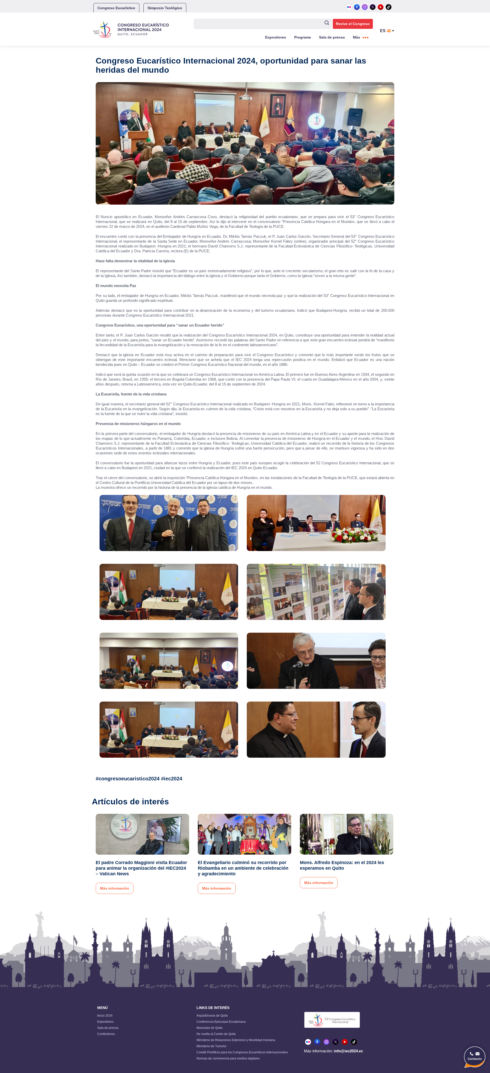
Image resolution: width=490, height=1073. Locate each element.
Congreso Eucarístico (116, 8)
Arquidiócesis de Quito (212, 1015)
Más (356, 37)
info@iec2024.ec (348, 1051)
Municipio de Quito (210, 1028)
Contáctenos (106, 1034)
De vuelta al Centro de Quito (216, 1034)
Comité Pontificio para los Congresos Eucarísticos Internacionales (242, 1052)
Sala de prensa (332, 37)
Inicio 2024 (105, 1015)
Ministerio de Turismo (211, 1046)
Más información (114, 888)
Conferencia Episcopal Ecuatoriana (221, 1022)
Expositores (275, 37)
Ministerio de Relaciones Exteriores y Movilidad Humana (236, 1040)
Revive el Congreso (353, 24)
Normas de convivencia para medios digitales (228, 1058)
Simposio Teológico (165, 8)
